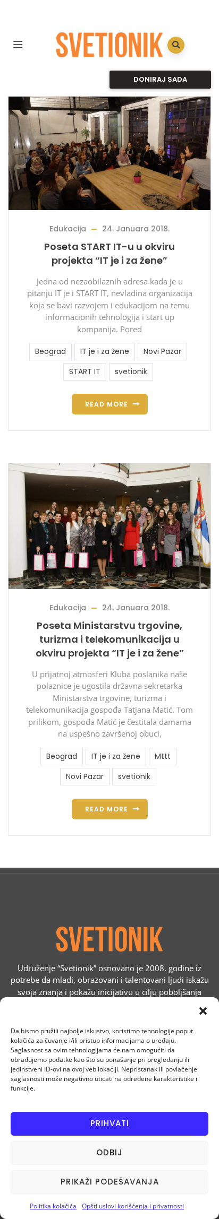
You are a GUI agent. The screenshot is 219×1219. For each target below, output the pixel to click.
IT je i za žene (104, 351)
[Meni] (17, 43)
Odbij (109, 1152)
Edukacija (67, 228)
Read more (106, 404)
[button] (203, 1010)
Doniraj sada (160, 79)
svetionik (131, 371)
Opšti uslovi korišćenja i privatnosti (133, 1206)
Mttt (163, 756)
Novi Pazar (162, 351)
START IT (84, 371)
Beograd (50, 351)
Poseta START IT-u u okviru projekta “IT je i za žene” (109, 253)
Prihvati (109, 1123)
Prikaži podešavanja (110, 1181)
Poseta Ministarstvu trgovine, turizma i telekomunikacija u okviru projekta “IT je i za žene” (110, 639)
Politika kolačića (53, 1206)
